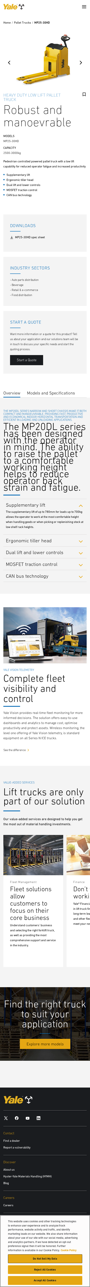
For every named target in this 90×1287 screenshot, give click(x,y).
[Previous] (9, 62)
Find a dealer (11, 1140)
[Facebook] (16, 1118)
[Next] (81, 62)
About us (9, 1169)
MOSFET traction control (31, 564)
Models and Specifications (51, 392)
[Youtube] (27, 1118)
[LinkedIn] (38, 1118)
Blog (6, 1183)
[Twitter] (5, 1118)
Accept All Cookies (45, 1280)
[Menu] (84, 6)
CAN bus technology (27, 576)
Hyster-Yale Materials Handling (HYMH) (27, 1176)
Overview (11, 392)
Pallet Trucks (22, 22)
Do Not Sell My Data (45, 1258)
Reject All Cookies (45, 1269)
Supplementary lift (25, 505)
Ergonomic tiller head (29, 540)
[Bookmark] (84, 94)
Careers (8, 1205)
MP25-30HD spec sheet (30, 237)
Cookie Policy (69, 1250)
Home (7, 22)
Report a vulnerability (17, 1147)
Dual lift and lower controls (34, 552)
